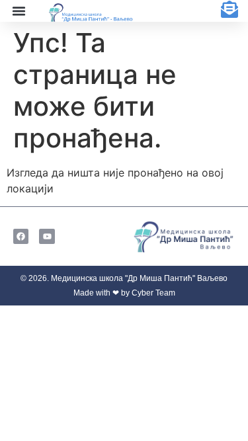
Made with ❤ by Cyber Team (124, 293)
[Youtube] (46, 236)
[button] (18, 11)
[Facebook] (20, 236)
